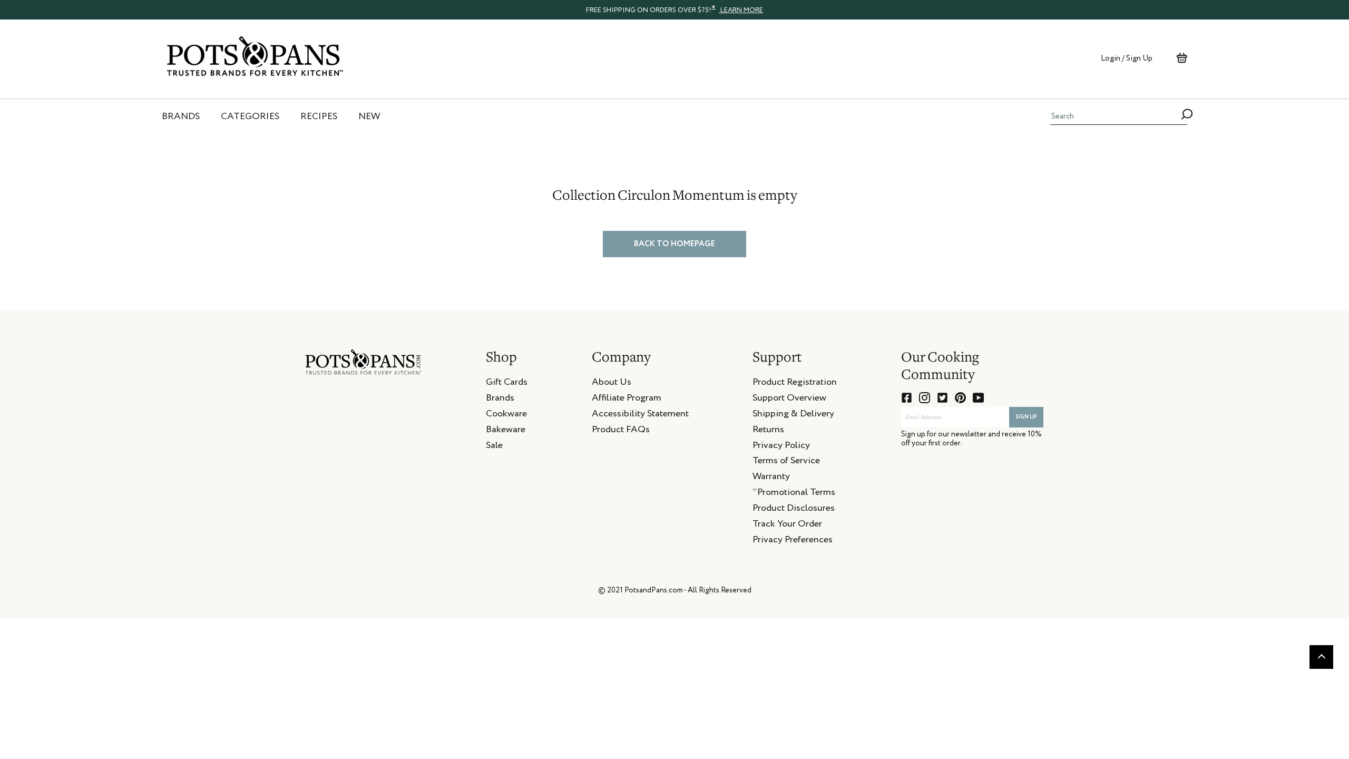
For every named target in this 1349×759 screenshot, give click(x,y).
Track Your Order (787, 525)
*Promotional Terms (793, 494)
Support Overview (789, 399)
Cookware (506, 415)
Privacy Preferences (792, 541)
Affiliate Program (626, 399)
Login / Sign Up (1126, 58)
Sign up (1026, 417)
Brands (500, 399)
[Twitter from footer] (942, 397)
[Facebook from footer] (906, 397)
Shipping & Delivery (793, 415)
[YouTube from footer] (978, 397)
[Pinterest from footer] (960, 397)
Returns (768, 431)
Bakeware (505, 431)
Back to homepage (674, 244)
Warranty (771, 478)
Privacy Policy (781, 447)
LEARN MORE (741, 10)
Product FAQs (621, 431)
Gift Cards (506, 384)
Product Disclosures (793, 510)
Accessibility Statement (640, 415)
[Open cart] (1181, 58)
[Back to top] (1321, 657)
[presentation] (674, 9)
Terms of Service (786, 462)
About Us (611, 384)
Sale (494, 447)
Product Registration (794, 384)
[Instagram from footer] (924, 397)
